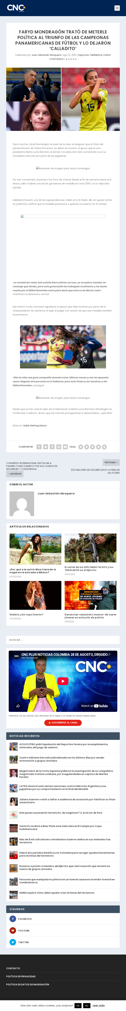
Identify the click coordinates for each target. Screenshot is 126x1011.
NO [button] (86, 1005)
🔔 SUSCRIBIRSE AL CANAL (63, 722)
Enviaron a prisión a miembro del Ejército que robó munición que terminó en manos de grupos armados (64, 867)
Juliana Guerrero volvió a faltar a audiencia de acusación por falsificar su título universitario (67, 801)
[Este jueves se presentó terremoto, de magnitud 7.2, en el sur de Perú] (14, 815)
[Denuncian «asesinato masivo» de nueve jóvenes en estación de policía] (90, 595)
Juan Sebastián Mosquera (46, 55)
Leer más (99, 1005)
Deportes (83, 55)
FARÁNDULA (96, 55)
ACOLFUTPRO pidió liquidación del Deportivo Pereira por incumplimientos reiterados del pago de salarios (63, 746)
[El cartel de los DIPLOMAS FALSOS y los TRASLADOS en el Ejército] (90, 548)
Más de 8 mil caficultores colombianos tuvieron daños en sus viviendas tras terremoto (65, 841)
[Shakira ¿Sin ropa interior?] (35, 595)
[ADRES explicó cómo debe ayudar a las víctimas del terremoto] (14, 895)
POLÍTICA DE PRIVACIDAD (21, 976)
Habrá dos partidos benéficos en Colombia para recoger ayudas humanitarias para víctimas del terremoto (67, 854)
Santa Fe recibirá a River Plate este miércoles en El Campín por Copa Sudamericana (60, 827)
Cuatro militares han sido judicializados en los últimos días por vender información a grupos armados (61, 759)
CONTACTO (13, 968)
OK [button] (78, 1005)
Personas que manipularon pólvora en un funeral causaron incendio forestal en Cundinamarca (67, 881)
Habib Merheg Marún (35, 425)
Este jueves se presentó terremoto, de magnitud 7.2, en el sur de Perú (60, 812)
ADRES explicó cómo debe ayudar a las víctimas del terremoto (56, 892)
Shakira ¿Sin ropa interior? (27, 614)
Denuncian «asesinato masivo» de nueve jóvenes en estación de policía (90, 616)
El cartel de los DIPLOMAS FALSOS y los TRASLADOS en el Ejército (89, 569)
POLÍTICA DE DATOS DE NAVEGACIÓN (27, 984)
